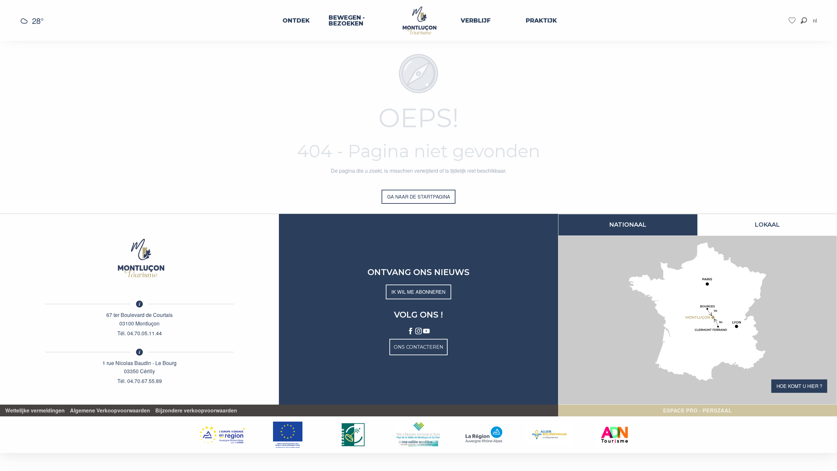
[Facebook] (411, 331)
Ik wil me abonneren (418, 291)
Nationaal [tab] (627, 224)
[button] (804, 20)
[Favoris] (793, 20)
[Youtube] (426, 331)
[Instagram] (418, 331)
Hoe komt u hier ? (799, 385)
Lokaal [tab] (767, 224)
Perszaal (717, 410)
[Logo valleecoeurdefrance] (139, 258)
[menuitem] (296, 21)
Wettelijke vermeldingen (35, 410)
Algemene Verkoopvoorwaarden (110, 410)
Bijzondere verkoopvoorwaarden (196, 410)
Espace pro (680, 410)
